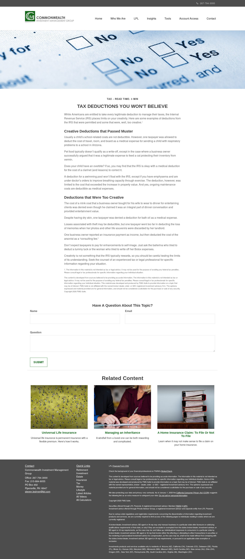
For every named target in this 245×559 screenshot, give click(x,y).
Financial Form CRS (120, 465)
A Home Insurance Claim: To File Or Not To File (186, 434)
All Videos (81, 496)
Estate (79, 476)
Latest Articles (83, 493)
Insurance (81, 480)
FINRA (178, 505)
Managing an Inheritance (122, 432)
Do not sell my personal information (173, 495)
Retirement (82, 470)
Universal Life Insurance (59, 432)
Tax (78, 483)
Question (36, 332)
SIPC (185, 505)
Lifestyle (80, 490)
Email (128, 311)
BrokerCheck (166, 471)
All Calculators (83, 500)
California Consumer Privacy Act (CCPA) (192, 492)
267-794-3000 (207, 3)
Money (80, 486)
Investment (82, 473)
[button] (118, 19)
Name (33, 311)
